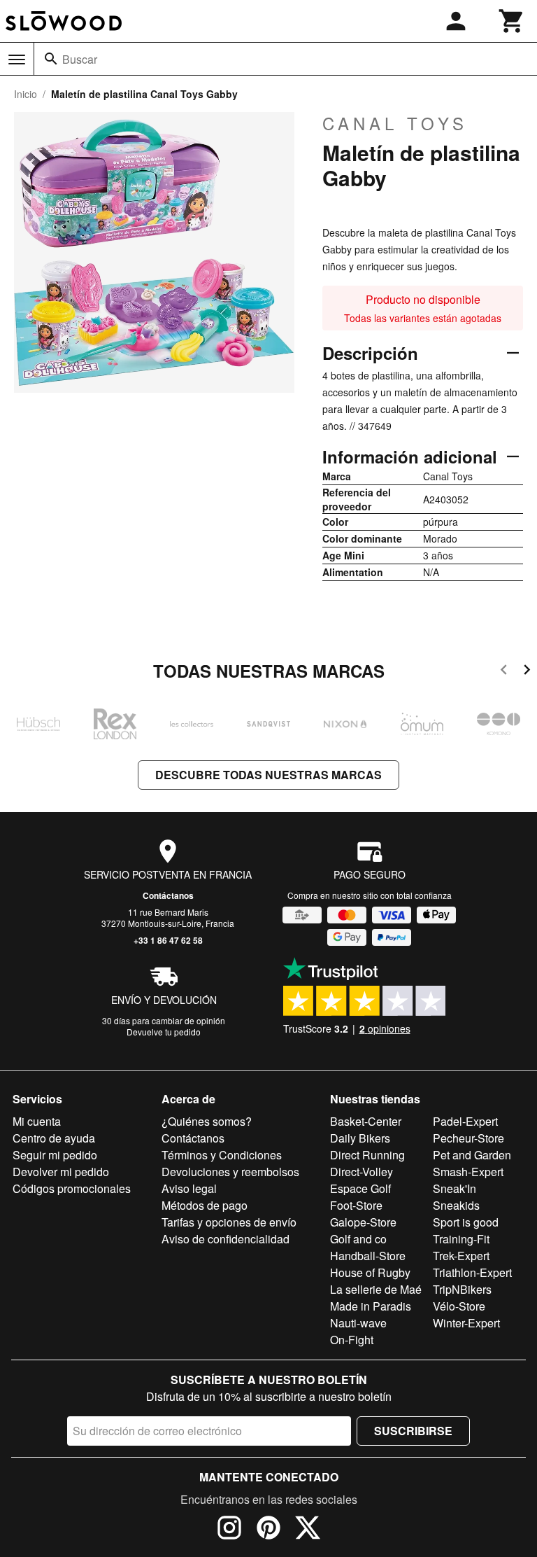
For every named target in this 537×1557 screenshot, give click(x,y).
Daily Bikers (360, 1138)
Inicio (25, 94)
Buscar (79, 59)
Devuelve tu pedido (164, 1032)
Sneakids (456, 1205)
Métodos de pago (205, 1205)
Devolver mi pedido (61, 1172)
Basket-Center (365, 1121)
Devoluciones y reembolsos (230, 1172)
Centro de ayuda (54, 1138)
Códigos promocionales (72, 1188)
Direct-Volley (361, 1172)
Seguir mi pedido (55, 1155)
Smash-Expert (468, 1172)
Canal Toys (395, 123)
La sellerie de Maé (376, 1289)
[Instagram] (229, 1530)
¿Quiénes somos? (207, 1121)
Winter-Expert (466, 1323)
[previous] (504, 671)
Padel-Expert (465, 1121)
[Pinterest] (268, 1530)
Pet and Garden (472, 1155)
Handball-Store (368, 1256)
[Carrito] (512, 21)
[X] (308, 1530)
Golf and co (358, 1239)
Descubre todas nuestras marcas (268, 775)
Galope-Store (363, 1222)
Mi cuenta (37, 1121)
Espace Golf (360, 1188)
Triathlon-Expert (472, 1272)
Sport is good (466, 1222)
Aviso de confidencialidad (225, 1239)
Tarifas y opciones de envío (229, 1222)
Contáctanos (168, 895)
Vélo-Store (459, 1306)
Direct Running (367, 1155)
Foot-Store (356, 1205)
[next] (527, 671)
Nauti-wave (358, 1323)
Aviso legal (189, 1188)
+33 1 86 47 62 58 (168, 940)
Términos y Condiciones (222, 1155)
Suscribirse (413, 1431)
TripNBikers (462, 1289)
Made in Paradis (370, 1306)
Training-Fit (461, 1239)
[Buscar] (51, 59)
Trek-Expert (461, 1256)
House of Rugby (370, 1272)
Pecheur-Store (468, 1138)
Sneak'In (454, 1188)
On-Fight (351, 1340)
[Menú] (17, 59)
